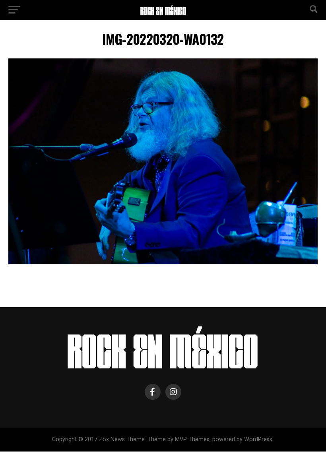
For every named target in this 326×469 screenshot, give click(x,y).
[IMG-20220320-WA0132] (162, 262)
